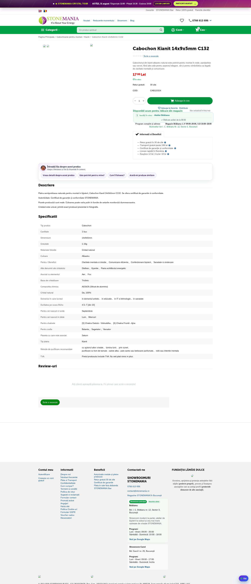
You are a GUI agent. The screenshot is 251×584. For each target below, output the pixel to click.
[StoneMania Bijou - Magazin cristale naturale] (58, 20)
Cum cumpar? (67, 486)
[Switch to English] (40, 11)
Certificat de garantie (103, 482)
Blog (132, 20)
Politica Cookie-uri (69, 509)
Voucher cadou (67, 515)
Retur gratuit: (139, 85)
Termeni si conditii (69, 489)
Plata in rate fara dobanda (106, 485)
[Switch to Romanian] (45, 11)
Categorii (51, 30)
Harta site (65, 506)
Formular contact (68, 497)
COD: (135, 90)
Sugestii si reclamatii (70, 495)
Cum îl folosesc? (117, 175)
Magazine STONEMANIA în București (144, 495)
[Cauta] (161, 30)
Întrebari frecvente (69, 477)
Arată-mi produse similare (142, 175)
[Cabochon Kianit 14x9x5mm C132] (91, 45)
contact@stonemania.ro (138, 491)
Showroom (122, 20)
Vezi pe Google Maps (139, 539)
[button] (183, 108)
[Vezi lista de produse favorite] (182, 22)
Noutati (86, 20)
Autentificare (44, 474)
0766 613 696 (200, 20)
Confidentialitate (68, 483)
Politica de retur (68, 492)
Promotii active (67, 500)
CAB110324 (155, 90)
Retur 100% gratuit (184, 10)
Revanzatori (66, 518)
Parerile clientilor (202, 10)
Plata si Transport (69, 480)
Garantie (150, 10)
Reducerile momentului (103, 20)
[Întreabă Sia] (243, 578)
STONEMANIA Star (165, 10)
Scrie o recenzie (151, 56)
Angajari (64, 503)
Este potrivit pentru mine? (92, 175)
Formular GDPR (68, 512)
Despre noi (66, 474)
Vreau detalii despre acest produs (58, 175)
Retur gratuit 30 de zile (104, 479)
